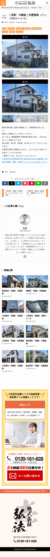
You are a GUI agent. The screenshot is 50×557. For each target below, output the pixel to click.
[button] (5, 183)
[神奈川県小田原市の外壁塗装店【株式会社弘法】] (25, 3)
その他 (5, 32)
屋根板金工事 (36, 28)
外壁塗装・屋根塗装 (23, 28)
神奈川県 (11, 22)
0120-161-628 (29, 458)
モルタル (19, 32)
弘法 (25, 228)
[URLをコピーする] (45, 183)
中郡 (6, 22)
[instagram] (25, 256)
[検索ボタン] (47, 3)
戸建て (12, 32)
